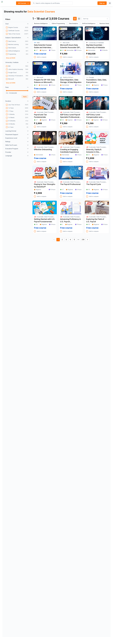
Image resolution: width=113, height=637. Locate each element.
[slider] (6, 90)
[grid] (75, 18)
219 (83, 239)
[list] (79, 18)
